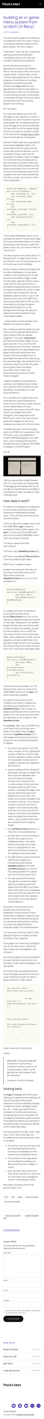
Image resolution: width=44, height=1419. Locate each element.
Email (5, 1290)
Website (6, 1300)
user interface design (12, 1201)
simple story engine (30, 134)
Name (5, 1280)
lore (15, 125)
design (20, 1197)
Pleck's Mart (11, 4)
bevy (6, 1197)
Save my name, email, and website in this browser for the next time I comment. (23, 1311)
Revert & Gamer (10, 1349)
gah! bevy (8, 1363)
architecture (14, 32)
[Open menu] (40, 4)
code (13, 1197)
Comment (7, 1253)
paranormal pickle (32, 1197)
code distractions (11, 1370)
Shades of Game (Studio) (25, 1414)
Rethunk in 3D (9, 1356)
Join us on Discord (9, 1411)
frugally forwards (32, 1215)
